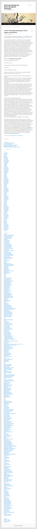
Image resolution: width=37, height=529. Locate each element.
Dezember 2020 (6, 207)
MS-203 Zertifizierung (7, 426)
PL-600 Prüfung (6, 468)
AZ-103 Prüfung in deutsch (8, 277)
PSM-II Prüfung (6, 481)
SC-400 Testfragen (6, 494)
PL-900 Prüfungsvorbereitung (8, 472)
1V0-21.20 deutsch (6, 240)
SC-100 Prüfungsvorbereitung (8, 485)
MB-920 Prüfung (6, 397)
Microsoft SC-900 (6, 415)
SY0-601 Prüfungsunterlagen (8, 505)
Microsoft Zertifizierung (7, 417)
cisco (5, 317)
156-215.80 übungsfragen (7, 237)
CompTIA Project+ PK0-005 (8, 323)
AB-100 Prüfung (6, 268)
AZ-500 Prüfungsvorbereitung (8, 296)
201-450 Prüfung (6, 251)
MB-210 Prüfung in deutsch (8, 384)
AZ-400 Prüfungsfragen (7, 293)
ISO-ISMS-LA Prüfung (7, 377)
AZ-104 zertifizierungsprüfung (8, 280)
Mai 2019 (5, 221)
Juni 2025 (5, 165)
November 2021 (6, 196)
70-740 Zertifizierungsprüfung (8, 265)
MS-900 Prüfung (6, 439)
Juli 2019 (5, 219)
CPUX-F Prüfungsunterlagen (8, 328)
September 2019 (6, 217)
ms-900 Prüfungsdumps (7, 440)
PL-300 (5, 459)
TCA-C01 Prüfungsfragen (7, 507)
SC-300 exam (6, 490)
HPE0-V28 (5, 370)
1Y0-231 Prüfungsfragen (7, 245)
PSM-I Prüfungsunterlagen (8, 479)
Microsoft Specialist (7, 416)
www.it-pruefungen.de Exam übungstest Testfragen (11, 7)
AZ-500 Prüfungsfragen (7, 295)
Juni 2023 (5, 184)
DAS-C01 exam (6, 343)
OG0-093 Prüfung (6, 453)
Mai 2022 (5, 194)
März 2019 (5, 223)
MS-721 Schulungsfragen (8, 435)
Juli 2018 (5, 230)
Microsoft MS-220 (6, 412)
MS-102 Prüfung (6, 420)
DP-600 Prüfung (6, 350)
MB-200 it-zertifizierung (7, 382)
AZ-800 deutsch (6, 298)
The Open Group (6, 510)
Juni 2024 (5, 174)
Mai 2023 (5, 185)
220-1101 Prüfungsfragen (7, 252)
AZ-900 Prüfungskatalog (7, 305)
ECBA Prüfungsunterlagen (8, 356)
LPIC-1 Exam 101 (6, 381)
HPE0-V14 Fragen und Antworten (9, 367)
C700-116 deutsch (6, 310)
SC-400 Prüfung (6, 493)
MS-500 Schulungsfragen (8, 429)
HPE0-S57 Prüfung (7, 366)
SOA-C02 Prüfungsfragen (8, 503)
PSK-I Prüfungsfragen (7, 476)
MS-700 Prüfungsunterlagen (8, 431)
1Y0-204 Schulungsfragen (8, 244)
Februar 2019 (6, 224)
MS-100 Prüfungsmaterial (8, 418)
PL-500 (5, 465)
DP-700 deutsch (6, 351)
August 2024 (6, 172)
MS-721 (5, 432)
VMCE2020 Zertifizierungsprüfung (9, 512)
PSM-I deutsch (6, 477)
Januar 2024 (6, 178)
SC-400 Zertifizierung (7, 495)
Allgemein (5, 273)
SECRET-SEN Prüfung (7, 502)
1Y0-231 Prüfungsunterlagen (8, 246)
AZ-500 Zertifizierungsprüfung (8, 297)
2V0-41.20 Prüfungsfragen (8, 258)
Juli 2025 (5, 164)
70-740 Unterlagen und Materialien (9, 264)
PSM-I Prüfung (6, 478)
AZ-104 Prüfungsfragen (7, 278)
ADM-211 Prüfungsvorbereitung (8, 270)
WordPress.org (6, 521)
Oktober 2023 (6, 181)
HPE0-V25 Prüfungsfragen (8, 368)
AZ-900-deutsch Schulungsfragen (9, 309)
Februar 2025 (6, 167)
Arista (5, 274)
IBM (4, 373)
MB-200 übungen (6, 383)
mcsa (5, 399)
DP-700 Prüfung (6, 352)
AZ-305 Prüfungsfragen (7, 289)
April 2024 (5, 176)
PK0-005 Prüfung (6, 455)
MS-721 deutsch (6, 433)
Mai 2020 (5, 213)
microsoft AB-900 (6, 407)
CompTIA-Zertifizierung (7, 327)
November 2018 (6, 226)
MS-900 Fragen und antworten (8, 438)
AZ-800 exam (6, 299)
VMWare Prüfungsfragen (7, 514)
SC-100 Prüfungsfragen (7, 484)
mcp (4, 398)
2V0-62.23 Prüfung (6, 260)
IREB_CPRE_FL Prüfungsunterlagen (9, 375)
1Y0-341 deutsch (6, 249)
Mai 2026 (5, 155)
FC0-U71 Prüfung (6, 358)
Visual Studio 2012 (7, 511)
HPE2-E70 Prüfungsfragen (8, 371)
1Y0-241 (23, 36)
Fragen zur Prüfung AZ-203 (8, 359)
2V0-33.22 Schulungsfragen (8, 257)
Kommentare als (7, 520)
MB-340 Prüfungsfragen (7, 388)
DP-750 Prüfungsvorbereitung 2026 (9, 142)
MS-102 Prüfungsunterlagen (8, 421)
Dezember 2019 (6, 215)
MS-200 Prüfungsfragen (7, 422)
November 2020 (6, 208)
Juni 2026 (5, 154)
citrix (5, 318)
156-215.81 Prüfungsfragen (8, 238)
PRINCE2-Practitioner (7, 474)
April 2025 (5, 166)
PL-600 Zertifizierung (7, 469)
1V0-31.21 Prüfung (6, 241)
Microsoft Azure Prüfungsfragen (9, 410)
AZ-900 (5, 302)
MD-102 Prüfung (6, 404)
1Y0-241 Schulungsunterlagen (8, 248)
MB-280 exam (6, 386)
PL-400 (5, 462)
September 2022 (6, 191)
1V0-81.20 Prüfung (6, 242)
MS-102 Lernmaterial (7, 419)
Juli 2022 (5, 192)
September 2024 (6, 171)
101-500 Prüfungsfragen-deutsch (9, 235)
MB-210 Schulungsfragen (8, 385)
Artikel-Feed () (6, 519)
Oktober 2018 (6, 227)
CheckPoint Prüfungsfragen (8, 312)
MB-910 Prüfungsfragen (7, 396)
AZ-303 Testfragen (6, 286)
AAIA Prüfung (6, 266)
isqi (4, 378)
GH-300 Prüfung (6, 361)
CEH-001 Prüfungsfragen (7, 311)
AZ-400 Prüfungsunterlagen (8, 294)
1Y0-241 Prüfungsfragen (12, 135)
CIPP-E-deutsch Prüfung (7, 315)
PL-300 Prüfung (6, 460)
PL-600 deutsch (6, 467)
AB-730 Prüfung (6, 269)
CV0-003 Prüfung (6, 331)
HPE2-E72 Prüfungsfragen (8, 372)
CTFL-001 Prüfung (6, 329)
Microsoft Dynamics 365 (7, 411)
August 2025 (6, 163)
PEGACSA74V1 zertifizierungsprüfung (9, 454)
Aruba (5, 275)
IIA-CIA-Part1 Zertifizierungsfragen (9, 374)
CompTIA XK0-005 (6, 326)
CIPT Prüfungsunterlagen (8, 316)
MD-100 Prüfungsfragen (7, 401)
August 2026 (6, 153)
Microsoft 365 (6, 406)
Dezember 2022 (6, 188)
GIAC (5, 362)
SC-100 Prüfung (6, 483)
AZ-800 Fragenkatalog (7, 300)
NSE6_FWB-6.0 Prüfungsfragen (8, 450)
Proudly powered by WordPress (18, 525)
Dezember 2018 (6, 225)
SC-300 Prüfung (6, 491)
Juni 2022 (5, 193)
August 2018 (6, 229)
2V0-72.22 (5, 262)
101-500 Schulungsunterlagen (8, 236)
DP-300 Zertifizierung (7, 349)
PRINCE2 (5, 473)
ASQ (4, 276)
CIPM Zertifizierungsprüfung (8, 313)
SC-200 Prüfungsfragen (7, 488)
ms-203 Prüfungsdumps (7, 424)
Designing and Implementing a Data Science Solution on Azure (13, 344)
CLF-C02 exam (6, 321)
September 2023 (6, 182)
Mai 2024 (5, 175)
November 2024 (6, 169)
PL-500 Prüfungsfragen (7, 466)
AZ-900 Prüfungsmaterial (7, 306)
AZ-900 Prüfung (6, 304)
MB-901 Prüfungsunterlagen (8, 393)
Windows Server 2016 (7, 515)
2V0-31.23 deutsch (6, 256)
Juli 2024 (5, 173)
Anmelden (5, 518)
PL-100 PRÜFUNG (6, 457)
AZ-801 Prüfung (6, 301)
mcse (5, 400)
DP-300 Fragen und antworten (8, 348)
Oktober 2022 (6, 190)
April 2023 (5, 186)
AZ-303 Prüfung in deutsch (8, 285)
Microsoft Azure (6, 408)
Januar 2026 (6, 159)
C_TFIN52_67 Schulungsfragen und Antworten (11, 341)
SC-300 (5, 489)
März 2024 (5, 177)
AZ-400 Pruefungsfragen (7, 291)
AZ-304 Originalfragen (7, 287)
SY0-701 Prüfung (6, 506)
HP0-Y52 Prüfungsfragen (7, 364)
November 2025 (6, 161)
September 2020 (6, 210)
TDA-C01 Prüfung (6, 509)
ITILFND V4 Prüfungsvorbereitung (9, 380)
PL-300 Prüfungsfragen (7, 461)
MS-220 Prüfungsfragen (7, 427)
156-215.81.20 (6, 239)
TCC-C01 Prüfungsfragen (7, 508)
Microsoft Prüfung (6, 414)
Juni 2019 (5, 220)
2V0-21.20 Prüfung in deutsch (8, 255)
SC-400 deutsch (6, 492)
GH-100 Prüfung (6, 360)
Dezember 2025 (6, 160)
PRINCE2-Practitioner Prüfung (8, 475)
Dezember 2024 (6, 168)
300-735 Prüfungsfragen (7, 263)
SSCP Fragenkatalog (7, 504)
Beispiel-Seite (9, 23)
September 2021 (6, 198)
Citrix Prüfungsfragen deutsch (8, 319)
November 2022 (6, 189)
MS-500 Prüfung (6, 428)
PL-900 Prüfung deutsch (7, 470)
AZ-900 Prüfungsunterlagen (8, 307)
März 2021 (5, 205)
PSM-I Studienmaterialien (8, 480)
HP (4, 363)
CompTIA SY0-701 (6, 325)
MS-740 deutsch (6, 436)
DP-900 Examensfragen (7, 354)
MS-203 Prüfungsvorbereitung (8, 425)
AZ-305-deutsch (6, 290)
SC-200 (5, 486)
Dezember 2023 (6, 179)
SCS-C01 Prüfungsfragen (7, 501)
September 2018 (6, 228)
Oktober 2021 (6, 197)
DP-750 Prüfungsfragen (7, 353)
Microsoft (5, 405)
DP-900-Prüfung (6, 355)
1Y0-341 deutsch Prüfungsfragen (9, 250)
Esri (4, 357)
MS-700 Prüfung (6, 430)
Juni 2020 (5, 212)
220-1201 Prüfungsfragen (7, 253)
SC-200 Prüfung (6, 487)
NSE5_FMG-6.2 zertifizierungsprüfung (9, 448)
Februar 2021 (6, 206)
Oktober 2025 (6, 162)
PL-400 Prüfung (6, 463)
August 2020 (6, 211)
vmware (5, 513)
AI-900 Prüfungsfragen (7, 272)
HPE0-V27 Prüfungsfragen (8, 369)
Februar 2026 (6, 158)
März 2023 (5, 187)
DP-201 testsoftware (7, 346)
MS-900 (5, 437)
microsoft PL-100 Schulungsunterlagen (10, 413)
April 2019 (5, 222)
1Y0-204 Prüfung (6, 243)
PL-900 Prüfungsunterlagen (8, 471)
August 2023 (6, 183)
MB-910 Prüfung (6, 395)
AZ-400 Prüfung (6, 292)
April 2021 (5, 204)
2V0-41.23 (5, 259)
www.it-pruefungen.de (27, 37)
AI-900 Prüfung (6, 271)
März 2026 (5, 157)
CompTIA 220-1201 (7, 322)
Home (5, 23)
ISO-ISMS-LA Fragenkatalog (8, 376)
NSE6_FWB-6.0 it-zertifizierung (8, 449)
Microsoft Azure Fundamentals (8, 409)
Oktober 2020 (6, 209)
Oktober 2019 (6, 216)
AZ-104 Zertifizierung (7, 279)
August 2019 (6, 218)
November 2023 (6, 180)
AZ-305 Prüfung (6, 288)
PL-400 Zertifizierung (7, 464)
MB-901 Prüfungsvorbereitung (8, 394)
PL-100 (5, 456)
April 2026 (5, 156)
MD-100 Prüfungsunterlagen (8, 402)
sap (4, 482)
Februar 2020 (6, 214)
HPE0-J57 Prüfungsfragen (8, 365)
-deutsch (5, 234)
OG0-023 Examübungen (7, 451)
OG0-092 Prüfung (6, 452)
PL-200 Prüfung (6, 458)
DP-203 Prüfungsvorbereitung (8, 347)
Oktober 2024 (6, 170)
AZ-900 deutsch (6, 303)
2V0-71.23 (5, 261)
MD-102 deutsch (6, 403)
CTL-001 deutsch (6, 330)
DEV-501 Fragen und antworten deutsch (10, 345)
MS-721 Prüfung (6, 434)
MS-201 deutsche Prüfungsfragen (9, 423)
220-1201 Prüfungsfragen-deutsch (9, 254)
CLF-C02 (5, 320)
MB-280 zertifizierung (7, 387)
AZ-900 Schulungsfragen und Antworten (10, 308)
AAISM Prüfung (6, 267)
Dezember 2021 (6, 195)
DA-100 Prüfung (6, 342)
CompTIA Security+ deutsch (8, 324)
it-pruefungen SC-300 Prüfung (8, 379)
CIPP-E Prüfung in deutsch (8, 314)
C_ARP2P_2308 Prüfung (7, 332)
